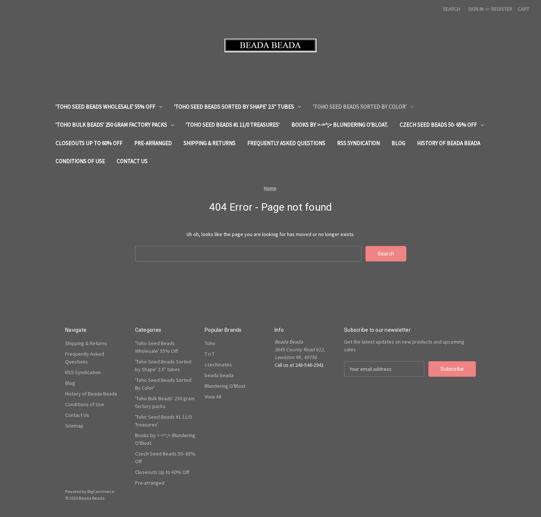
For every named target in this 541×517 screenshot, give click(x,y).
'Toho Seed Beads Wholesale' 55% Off (105, 106)
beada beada (219, 375)
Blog (398, 143)
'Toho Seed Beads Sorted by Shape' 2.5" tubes (234, 106)
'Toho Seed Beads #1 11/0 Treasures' (233, 124)
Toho (210, 343)
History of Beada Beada (448, 143)
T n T (210, 354)
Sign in (476, 9)
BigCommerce (100, 491)
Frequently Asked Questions (286, 143)
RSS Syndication (358, 143)
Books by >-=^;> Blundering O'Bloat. (339, 124)
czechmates (218, 364)
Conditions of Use (80, 161)
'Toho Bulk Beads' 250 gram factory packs (111, 124)
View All (213, 396)
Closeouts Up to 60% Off (89, 143)
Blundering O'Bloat (225, 386)
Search (451, 9)
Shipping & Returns (210, 143)
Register (501, 9)
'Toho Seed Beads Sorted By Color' (360, 106)
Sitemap (74, 425)
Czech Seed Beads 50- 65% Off (438, 124)
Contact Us (132, 161)
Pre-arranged (153, 143)
